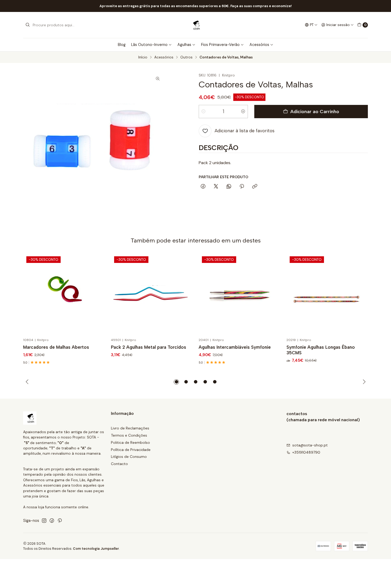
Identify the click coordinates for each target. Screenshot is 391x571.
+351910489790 (306, 452)
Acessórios (259, 44)
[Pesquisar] (27, 25)
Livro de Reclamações (130, 428)
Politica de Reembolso (130, 442)
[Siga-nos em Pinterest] (60, 520)
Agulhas (184, 44)
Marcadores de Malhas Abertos (56, 347)
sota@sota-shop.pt (310, 445)
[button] (176, 382)
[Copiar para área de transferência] (254, 186)
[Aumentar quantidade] (243, 111)
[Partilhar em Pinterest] (241, 186)
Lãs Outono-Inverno (149, 44)
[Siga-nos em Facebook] (52, 520)
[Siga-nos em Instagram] (44, 520)
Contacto (119, 463)
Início (142, 57)
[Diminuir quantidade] (203, 111)
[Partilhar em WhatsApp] (228, 186)
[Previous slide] (27, 382)
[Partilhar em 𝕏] (216, 186)
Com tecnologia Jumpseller (96, 548)
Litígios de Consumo (129, 456)
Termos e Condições (129, 435)
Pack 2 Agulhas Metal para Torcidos (148, 347)
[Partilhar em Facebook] (203, 186)
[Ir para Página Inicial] (195, 25)
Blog (122, 44)
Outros (186, 57)
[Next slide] (364, 382)
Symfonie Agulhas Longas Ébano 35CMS (320, 349)
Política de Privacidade (131, 449)
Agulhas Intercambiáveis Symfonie (235, 347)
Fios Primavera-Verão (220, 44)
